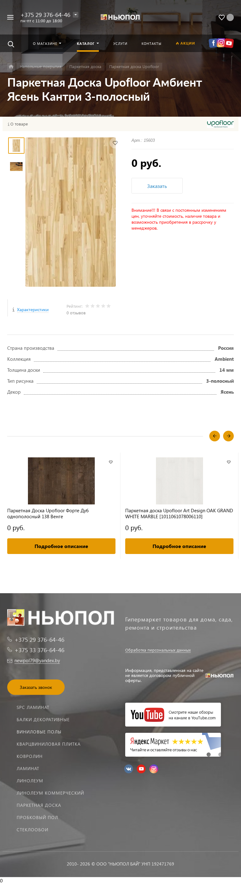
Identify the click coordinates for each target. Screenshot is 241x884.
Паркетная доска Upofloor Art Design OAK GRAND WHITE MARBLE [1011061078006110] (179, 513)
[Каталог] (11, 67)
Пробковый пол (37, 817)
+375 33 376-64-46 (39, 650)
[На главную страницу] (120, 17)
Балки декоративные (43, 719)
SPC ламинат (33, 707)
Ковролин (30, 756)
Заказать (157, 186)
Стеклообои (32, 830)
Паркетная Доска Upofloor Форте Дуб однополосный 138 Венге (48, 513)
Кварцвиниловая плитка (49, 744)
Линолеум (30, 781)
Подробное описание (61, 546)
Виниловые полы (39, 732)
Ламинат (28, 768)
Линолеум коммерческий (50, 793)
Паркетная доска (39, 805)
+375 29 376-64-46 (45, 15)
